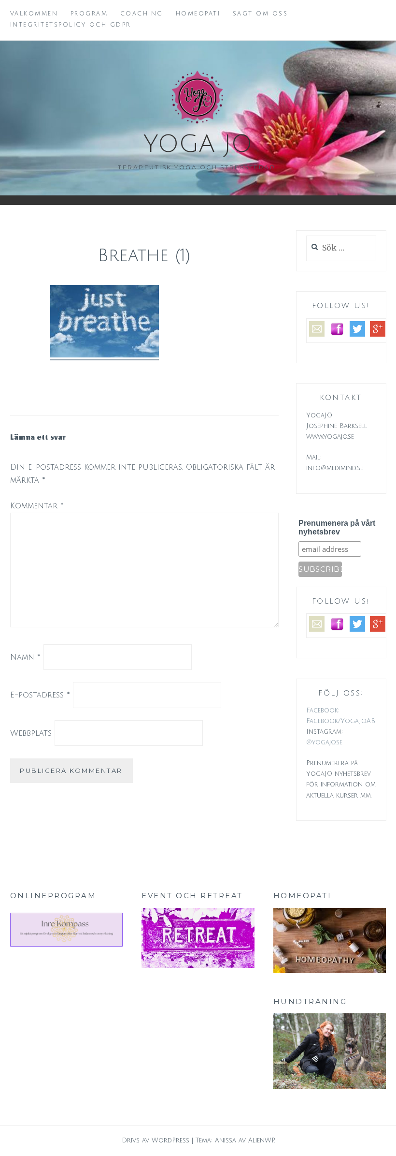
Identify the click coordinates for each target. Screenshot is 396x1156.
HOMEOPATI (198, 14)
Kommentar (37, 506)
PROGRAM (89, 14)
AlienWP (261, 1140)
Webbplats (31, 733)
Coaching (141, 14)
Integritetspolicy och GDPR (70, 25)
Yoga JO (198, 144)
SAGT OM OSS (260, 14)
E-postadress (40, 695)
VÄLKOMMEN (34, 14)
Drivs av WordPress (155, 1140)
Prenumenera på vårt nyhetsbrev (336, 527)
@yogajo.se (324, 742)
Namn (25, 656)
